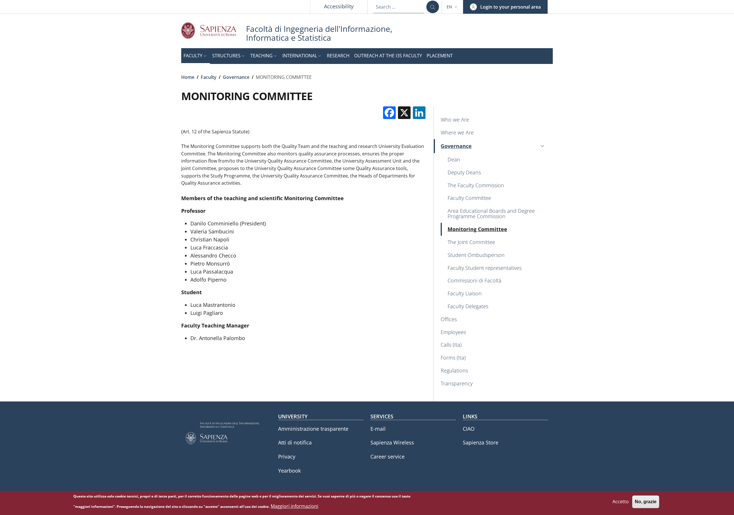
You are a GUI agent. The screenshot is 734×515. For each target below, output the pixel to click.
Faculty (208, 77)
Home (187, 77)
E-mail (378, 428)
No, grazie (646, 502)
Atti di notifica (295, 442)
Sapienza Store (480, 442)
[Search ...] (432, 7)
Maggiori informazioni (294, 506)
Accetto (620, 502)
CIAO (469, 428)
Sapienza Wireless (392, 442)
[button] (452, 6)
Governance (236, 77)
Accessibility (339, 6)
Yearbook (289, 470)
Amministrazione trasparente (313, 428)
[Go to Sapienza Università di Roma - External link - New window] (213, 30)
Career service (387, 456)
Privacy (286, 456)
